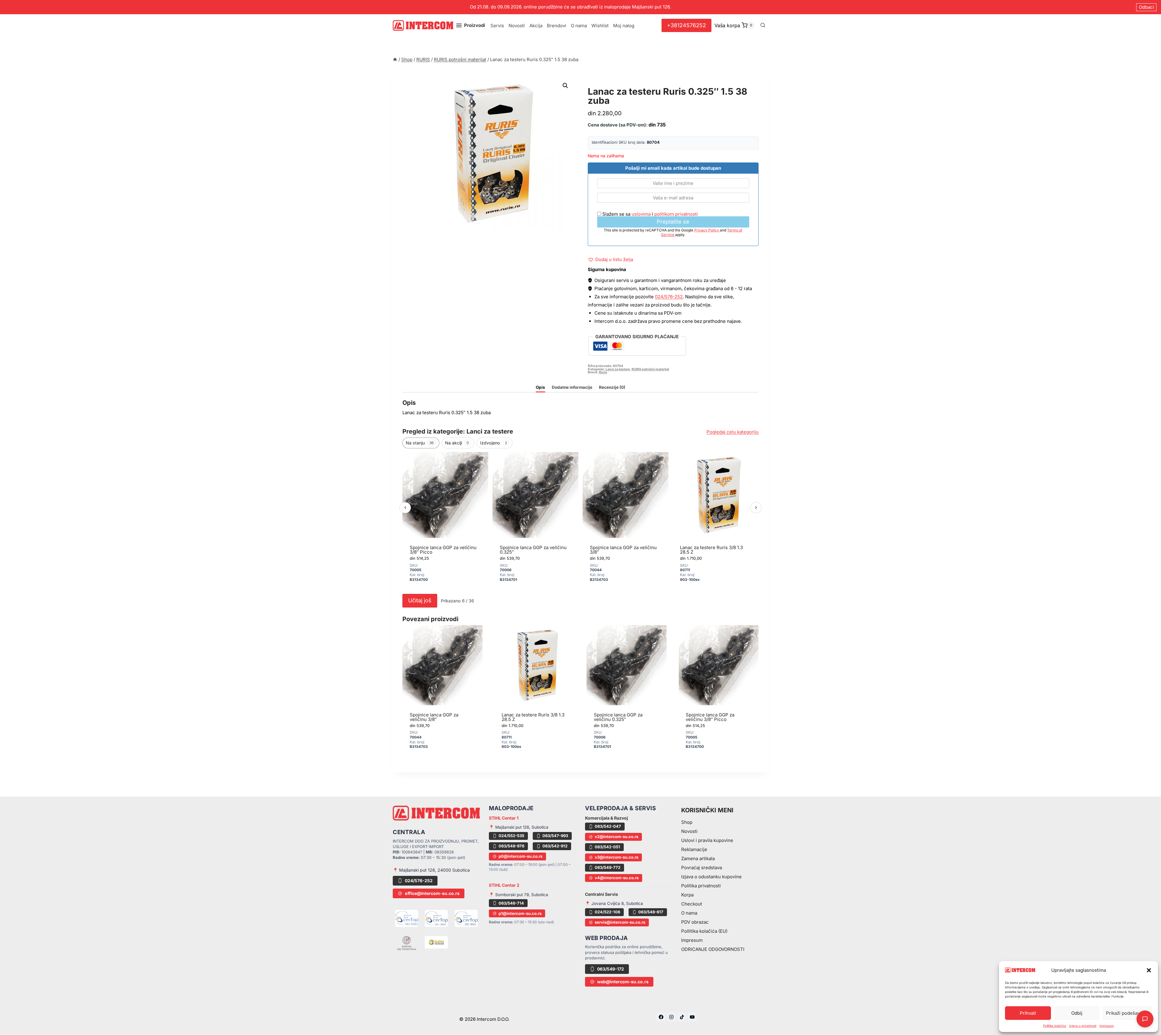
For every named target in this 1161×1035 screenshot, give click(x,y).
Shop (686, 822)
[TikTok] (681, 1016)
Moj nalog (623, 25)
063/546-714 (511, 903)
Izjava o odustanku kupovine (711, 876)
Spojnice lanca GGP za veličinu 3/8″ (623, 550)
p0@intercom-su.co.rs (520, 856)
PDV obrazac (695, 922)
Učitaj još (419, 600)
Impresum (1106, 1025)
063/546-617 (650, 911)
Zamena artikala (698, 858)
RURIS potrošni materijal (627, 84)
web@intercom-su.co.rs (623, 981)
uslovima (641, 214)
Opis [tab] (540, 387)
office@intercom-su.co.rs (432, 893)
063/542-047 (608, 826)
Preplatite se (673, 221)
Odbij (1076, 1013)
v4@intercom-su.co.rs (617, 877)
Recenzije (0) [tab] (612, 387)
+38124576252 (686, 25)
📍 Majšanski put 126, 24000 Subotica (431, 870)
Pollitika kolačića (1054, 1025)
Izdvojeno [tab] (493, 442)
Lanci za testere (618, 369)
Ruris (603, 372)
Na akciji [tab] (457, 442)
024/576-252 (669, 297)
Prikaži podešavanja (1127, 1013)
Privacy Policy (707, 230)
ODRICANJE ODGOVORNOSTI (712, 949)
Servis (497, 25)
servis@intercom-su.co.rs (620, 922)
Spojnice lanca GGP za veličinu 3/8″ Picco (443, 550)
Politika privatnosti (701, 886)
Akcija (535, 25)
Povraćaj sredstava (701, 867)
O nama (579, 25)
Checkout (691, 904)
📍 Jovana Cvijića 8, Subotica (614, 903)
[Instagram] (671, 1016)
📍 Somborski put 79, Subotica (518, 894)
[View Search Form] (762, 25)
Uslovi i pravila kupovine (707, 840)
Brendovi (556, 25)
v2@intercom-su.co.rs (616, 836)
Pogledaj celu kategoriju (733, 432)
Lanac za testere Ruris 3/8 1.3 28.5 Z (711, 550)
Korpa (687, 895)
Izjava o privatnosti (1082, 1025)
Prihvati (1028, 1013)
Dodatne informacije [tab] (572, 387)
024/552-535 (511, 835)
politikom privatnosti (676, 214)
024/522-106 (607, 911)
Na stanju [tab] (420, 442)
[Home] (395, 59)
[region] (580, 521)
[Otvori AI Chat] (1145, 1018)
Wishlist (600, 25)
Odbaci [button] (1146, 7)
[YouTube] (692, 1016)
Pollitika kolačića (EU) (704, 931)
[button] (1149, 970)
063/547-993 (555, 835)
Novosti (517, 25)
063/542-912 (554, 845)
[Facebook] (660, 1016)
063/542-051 (607, 846)
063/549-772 (607, 867)
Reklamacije (694, 849)
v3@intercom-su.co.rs (616, 857)
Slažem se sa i (649, 214)
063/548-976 (511, 845)
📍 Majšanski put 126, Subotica (518, 827)
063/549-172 (610, 968)
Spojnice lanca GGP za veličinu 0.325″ (533, 550)
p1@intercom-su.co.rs (520, 913)
